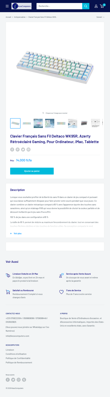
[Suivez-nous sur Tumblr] (24, 380)
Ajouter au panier (32, 171)
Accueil (8, 17)
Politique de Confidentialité (18, 358)
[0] (102, 6)
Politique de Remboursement (19, 362)
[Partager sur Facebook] (12, 149)
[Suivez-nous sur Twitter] (13, 380)
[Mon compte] (96, 6)
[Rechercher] (85, 6)
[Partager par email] (28, 149)
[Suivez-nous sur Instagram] (19, 380)
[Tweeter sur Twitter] (23, 149)
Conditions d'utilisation (16, 354)
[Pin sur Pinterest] (18, 149)
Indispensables (19, 17)
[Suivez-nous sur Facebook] (8, 380)
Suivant (99, 17)
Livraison (10, 350)
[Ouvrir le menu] (7, 6)
